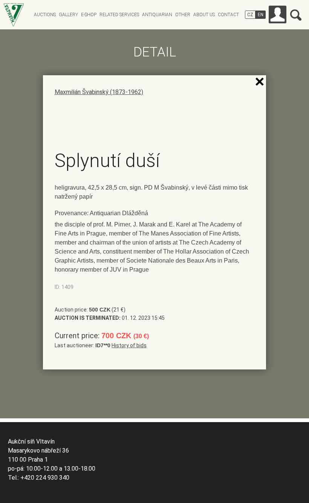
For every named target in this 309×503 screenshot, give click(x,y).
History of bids (129, 345)
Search (295, 15)
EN (260, 14)
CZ (250, 14)
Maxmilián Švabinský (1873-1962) (99, 92)
